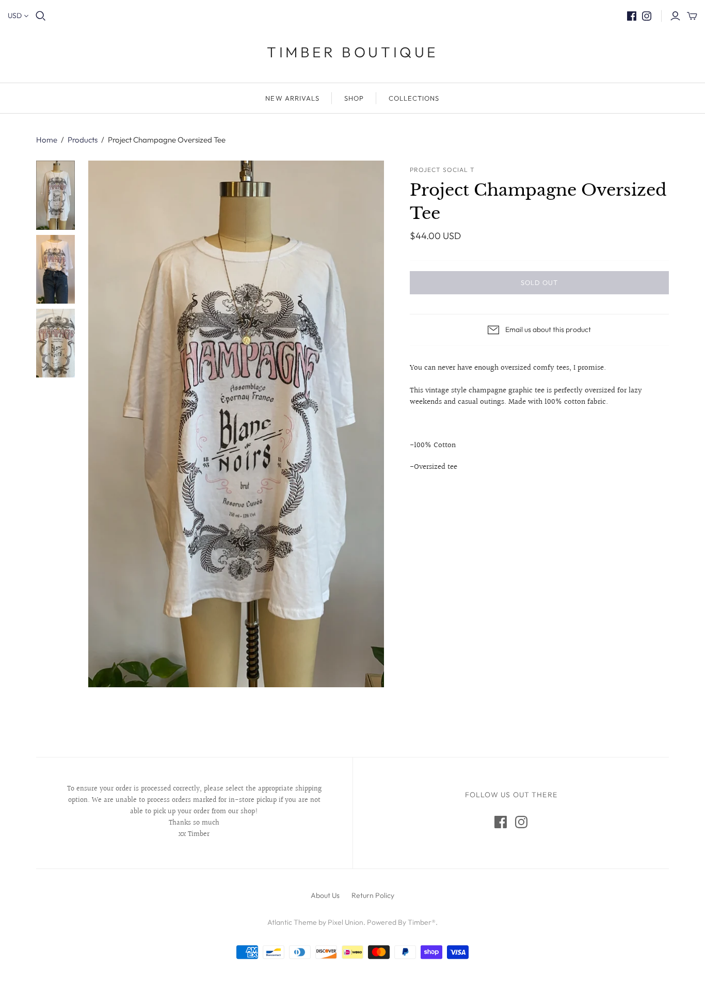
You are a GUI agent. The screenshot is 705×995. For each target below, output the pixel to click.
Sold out (539, 282)
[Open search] (41, 16)
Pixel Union (345, 922)
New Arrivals (292, 98)
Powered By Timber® (401, 922)
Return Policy (372, 895)
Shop (354, 98)
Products (83, 140)
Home (46, 140)
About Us (325, 895)
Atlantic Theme (292, 922)
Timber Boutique (352, 52)
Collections (414, 98)
